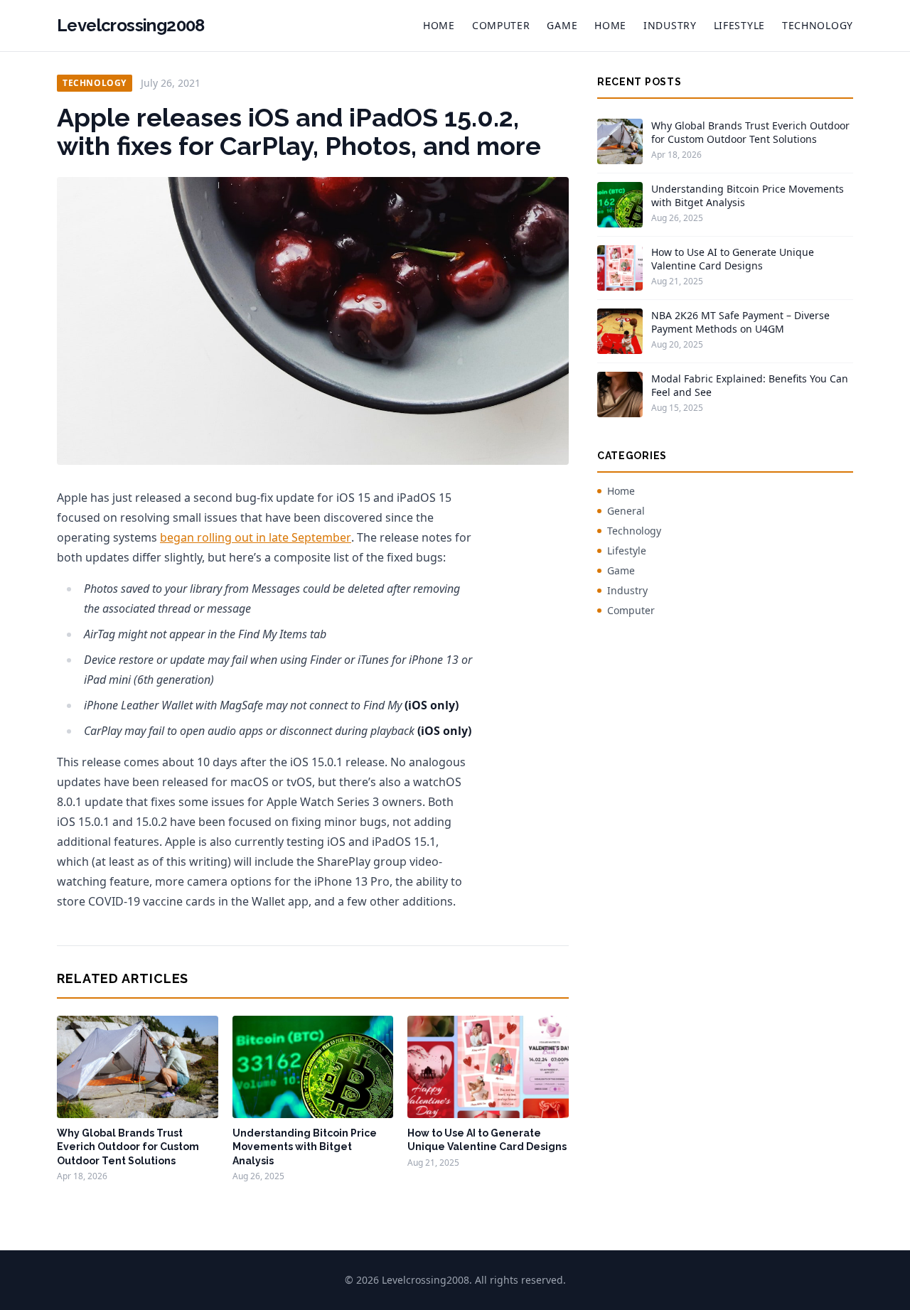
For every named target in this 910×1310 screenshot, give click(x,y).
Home (439, 25)
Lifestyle (739, 25)
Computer (501, 25)
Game (562, 25)
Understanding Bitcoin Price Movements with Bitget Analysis (304, 1146)
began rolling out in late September (255, 537)
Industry (670, 25)
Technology (817, 25)
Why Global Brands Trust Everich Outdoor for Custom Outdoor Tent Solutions (128, 1146)
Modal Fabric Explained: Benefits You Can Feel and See (749, 385)
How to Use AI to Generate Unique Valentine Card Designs (732, 258)
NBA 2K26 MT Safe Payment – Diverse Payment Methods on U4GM (740, 321)
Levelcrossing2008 (131, 25)
